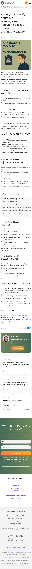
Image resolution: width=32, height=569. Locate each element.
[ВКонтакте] (28, 328)
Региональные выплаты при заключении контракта (16, 536)
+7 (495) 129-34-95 (16, 500)
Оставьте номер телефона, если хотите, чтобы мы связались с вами (16, 467)
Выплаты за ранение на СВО (16, 518)
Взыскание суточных (16, 521)
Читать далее (26, 371)
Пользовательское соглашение (16, 550)
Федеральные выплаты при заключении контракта (16, 539)
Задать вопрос (18, 348)
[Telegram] (30, 328)
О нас (16, 483)
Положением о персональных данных (13, 461)
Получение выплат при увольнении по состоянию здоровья (16, 532)
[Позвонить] (26, 2)
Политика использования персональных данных (16, 545)
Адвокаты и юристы (16, 488)
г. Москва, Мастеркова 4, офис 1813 (16, 495)
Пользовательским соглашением (19, 459)
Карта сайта (16, 485)
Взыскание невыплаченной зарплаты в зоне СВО (16, 529)
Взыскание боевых (16, 523)
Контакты (16, 490)
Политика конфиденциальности (16, 547)
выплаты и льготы (9, 105)
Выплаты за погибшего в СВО (16, 515)
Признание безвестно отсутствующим (16, 526)
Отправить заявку (16, 453)
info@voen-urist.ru (16, 498)
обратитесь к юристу (10, 278)
